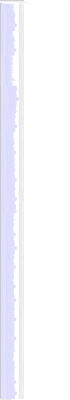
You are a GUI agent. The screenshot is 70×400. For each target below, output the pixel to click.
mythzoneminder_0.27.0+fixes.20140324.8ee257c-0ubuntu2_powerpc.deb (8, 29)
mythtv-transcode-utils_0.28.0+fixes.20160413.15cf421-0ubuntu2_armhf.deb (9, 96)
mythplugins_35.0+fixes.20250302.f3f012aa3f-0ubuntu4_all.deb (7, 214)
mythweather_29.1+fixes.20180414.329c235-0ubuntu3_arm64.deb (7, 44)
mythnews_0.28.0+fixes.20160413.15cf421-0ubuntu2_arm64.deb (7, 232)
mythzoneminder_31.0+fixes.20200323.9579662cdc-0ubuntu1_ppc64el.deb (8, 15)
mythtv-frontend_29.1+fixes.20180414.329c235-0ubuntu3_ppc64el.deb (8, 119)
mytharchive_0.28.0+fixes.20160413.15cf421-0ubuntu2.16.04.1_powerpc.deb (8, 338)
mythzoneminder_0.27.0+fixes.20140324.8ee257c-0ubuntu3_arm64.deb (8, 28)
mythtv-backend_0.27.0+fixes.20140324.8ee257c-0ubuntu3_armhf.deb (8, 201)
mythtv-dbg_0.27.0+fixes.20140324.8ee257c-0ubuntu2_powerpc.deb (7, 156)
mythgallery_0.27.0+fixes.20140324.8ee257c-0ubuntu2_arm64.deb (7, 305)
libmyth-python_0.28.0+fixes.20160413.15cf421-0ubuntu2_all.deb (7, 366)
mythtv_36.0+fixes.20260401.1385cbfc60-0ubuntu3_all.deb (7, 56)
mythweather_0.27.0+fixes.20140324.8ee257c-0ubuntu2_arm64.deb (7, 55)
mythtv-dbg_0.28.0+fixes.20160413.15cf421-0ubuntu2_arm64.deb (7, 150)
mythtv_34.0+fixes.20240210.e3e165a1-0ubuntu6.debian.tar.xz (7, 67)
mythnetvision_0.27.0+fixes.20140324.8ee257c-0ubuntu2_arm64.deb (8, 253)
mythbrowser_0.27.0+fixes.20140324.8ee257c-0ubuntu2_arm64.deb (7, 324)
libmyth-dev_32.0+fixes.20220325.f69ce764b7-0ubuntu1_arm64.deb (7, 370)
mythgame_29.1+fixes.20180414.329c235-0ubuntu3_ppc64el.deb (7, 279)
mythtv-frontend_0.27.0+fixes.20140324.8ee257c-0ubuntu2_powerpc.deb (8, 130)
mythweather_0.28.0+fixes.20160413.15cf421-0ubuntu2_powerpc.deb (8, 46)
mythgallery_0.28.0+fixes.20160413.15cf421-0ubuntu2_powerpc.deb (8, 296)
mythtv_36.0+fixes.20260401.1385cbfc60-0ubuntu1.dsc (6, 59)
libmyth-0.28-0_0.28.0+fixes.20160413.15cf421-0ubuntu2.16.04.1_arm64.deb (9, 394)
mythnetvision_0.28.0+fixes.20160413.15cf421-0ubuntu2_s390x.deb (8, 243)
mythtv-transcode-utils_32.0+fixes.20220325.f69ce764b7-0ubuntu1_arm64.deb (9, 87)
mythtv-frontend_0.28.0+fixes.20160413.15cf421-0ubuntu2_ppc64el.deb (8, 122)
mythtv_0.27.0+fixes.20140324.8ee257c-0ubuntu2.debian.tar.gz (7, 85)
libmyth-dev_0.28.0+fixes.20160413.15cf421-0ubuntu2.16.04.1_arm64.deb (8, 383)
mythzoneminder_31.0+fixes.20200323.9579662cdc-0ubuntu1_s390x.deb (8, 14)
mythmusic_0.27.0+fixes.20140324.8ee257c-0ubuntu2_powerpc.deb (7, 271)
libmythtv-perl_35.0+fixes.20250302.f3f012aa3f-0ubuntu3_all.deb (8, 346)
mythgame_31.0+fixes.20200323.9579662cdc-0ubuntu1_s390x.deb (7, 275)
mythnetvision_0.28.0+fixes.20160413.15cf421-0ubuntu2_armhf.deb (8, 245)
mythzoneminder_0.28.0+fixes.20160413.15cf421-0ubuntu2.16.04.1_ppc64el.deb (9, 24)
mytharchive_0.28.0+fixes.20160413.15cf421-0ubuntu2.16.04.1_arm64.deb (8, 339)
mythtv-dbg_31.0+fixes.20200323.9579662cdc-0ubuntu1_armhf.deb (7, 143)
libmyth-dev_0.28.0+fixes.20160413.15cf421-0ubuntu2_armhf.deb (7, 379)
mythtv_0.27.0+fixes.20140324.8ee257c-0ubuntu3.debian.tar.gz (7, 83)
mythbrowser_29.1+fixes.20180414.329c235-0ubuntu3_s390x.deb (7, 311)
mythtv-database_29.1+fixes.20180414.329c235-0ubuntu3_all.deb (7, 163)
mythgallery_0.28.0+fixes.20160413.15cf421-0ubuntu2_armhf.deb (7, 297)
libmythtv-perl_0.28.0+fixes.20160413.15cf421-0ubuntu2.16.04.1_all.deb (8, 350)
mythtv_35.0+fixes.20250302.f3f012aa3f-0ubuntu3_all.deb (7, 63)
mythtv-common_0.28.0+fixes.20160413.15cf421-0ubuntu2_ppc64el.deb (8, 175)
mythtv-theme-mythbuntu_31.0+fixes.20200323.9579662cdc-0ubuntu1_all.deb (8, 109)
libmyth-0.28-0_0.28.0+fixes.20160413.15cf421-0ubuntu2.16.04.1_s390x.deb (9, 391)
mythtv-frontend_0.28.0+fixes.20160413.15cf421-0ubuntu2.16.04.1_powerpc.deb (9, 126)
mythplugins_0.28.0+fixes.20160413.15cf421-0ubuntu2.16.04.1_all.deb (8, 219)
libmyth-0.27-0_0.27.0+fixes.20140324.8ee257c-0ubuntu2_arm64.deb (8, 398)
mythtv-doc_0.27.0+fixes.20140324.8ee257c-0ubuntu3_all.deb (7, 139)
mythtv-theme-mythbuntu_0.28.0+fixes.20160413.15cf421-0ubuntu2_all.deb (8, 110)
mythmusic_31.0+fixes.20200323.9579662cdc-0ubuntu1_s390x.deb (7, 256)
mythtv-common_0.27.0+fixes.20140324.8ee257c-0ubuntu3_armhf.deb (8, 182)
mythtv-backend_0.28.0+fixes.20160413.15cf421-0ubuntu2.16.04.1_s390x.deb (9, 197)
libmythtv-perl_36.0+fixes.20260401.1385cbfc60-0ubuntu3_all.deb (8, 344)
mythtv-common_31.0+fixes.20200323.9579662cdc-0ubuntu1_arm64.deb (8, 171)
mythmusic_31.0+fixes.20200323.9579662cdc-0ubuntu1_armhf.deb (7, 258)
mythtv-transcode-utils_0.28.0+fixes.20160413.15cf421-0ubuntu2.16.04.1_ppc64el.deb (10, 98)
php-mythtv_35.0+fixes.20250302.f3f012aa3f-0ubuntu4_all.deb (7, 5)
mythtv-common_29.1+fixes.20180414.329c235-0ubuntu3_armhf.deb (7, 173)
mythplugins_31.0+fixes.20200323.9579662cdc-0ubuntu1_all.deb (7, 217)
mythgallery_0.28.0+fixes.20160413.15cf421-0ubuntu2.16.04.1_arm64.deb (8, 301)
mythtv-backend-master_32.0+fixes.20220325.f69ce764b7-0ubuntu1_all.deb (8, 208)
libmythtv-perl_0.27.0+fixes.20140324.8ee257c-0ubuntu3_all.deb (7, 351)
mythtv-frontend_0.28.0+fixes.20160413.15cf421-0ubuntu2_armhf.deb (8, 123)
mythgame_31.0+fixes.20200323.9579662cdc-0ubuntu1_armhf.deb (7, 277)
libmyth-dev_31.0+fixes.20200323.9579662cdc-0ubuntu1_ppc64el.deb (8, 372)
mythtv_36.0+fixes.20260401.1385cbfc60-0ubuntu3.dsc (6, 57)
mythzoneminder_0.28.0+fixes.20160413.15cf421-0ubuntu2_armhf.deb (8, 22)
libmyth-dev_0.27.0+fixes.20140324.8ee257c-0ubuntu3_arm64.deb (7, 385)
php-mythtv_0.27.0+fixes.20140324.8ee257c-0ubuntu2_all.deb (7, 11)
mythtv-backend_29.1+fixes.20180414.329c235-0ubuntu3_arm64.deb (7, 193)
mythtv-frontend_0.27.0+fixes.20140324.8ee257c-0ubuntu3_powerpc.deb (8, 128)
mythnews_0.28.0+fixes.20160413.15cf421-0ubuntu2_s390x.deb (7, 229)
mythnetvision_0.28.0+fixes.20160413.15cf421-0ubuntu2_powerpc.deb (8, 244)
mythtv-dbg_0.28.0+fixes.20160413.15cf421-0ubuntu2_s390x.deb (7, 147)
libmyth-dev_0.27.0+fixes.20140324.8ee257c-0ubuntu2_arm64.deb (7, 387)
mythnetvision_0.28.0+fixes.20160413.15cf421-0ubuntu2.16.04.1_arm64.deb (8, 249)
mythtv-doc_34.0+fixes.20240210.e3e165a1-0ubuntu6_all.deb (7, 135)
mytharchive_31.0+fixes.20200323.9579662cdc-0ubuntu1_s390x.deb (7, 327)
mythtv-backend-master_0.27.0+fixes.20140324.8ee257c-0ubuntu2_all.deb (8, 212)
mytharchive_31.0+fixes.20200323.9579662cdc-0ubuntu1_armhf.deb (7, 329)
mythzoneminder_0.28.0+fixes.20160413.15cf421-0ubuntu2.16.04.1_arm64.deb (9, 26)
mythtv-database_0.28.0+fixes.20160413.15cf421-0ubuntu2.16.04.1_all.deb (8, 164)
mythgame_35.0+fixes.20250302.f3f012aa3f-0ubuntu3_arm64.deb (7, 273)
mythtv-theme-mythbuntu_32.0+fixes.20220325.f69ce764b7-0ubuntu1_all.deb (8, 108)
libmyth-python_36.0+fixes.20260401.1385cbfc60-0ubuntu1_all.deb (8, 361)
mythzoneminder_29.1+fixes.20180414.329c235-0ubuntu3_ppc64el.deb (8, 18)
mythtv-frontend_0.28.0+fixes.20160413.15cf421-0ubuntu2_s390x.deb (8, 121)
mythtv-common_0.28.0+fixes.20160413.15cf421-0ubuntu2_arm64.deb (8, 177)
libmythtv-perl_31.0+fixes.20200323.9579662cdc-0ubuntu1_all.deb (8, 348)
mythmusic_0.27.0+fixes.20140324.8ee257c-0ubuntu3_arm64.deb (7, 270)
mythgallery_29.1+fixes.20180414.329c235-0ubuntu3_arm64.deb (7, 294)
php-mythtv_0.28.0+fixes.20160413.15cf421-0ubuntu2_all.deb (7, 9)
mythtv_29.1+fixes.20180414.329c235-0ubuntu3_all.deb (6, 74)
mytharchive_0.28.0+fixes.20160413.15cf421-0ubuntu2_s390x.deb (7, 333)
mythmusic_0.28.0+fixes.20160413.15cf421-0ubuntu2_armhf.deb (7, 264)
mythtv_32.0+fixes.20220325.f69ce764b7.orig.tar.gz (6, 68)
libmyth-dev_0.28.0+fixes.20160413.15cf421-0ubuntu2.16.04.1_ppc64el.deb (8, 381)
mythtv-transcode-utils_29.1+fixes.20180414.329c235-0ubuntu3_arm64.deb (8, 93)
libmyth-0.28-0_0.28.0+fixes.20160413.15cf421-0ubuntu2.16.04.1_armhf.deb (9, 393)
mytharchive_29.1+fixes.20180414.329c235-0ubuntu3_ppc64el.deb (7, 331)
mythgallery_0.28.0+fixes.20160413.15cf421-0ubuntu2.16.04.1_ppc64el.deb (8, 299)
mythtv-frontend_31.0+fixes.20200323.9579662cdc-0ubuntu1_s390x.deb (8, 115)
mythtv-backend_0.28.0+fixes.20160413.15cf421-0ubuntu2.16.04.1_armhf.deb (9, 199)
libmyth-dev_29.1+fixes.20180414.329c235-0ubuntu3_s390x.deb (7, 374)
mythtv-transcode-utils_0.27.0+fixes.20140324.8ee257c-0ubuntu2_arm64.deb (9, 104)
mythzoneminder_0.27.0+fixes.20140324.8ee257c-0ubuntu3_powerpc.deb (8, 27)
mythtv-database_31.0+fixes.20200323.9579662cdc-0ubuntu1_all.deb (8, 162)
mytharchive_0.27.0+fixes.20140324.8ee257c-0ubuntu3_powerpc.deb (8, 340)
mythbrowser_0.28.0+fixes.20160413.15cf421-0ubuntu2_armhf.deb (7, 316)
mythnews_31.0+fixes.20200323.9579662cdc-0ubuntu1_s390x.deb (7, 223)
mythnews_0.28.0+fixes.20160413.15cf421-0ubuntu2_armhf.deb (7, 231)
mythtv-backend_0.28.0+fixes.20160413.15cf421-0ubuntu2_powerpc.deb (8, 195)
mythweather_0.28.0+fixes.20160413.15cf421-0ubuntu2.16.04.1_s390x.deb (8, 48)
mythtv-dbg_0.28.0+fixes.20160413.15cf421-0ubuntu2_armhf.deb (7, 149)
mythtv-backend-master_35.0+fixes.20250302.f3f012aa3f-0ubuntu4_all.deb (8, 206)
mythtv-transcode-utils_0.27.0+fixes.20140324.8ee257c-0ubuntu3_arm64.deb (9, 102)
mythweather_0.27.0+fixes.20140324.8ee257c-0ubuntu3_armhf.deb (7, 52)
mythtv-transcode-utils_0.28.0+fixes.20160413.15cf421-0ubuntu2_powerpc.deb (9, 95)
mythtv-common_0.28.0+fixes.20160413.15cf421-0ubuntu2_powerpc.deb (8, 176)
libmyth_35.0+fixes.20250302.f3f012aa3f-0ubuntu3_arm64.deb (7, 352)
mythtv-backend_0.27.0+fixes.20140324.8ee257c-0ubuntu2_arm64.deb (8, 204)
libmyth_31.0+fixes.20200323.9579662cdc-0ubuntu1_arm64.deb (7, 357)
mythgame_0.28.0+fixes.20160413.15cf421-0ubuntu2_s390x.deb (7, 281)
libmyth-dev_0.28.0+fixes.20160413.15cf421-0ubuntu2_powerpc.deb (8, 378)
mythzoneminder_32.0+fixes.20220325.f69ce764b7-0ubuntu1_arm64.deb (8, 13)
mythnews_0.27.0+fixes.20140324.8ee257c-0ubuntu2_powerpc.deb (7, 238)
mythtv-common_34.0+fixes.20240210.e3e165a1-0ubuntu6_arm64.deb (7, 167)
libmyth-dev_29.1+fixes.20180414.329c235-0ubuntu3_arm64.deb (7, 376)
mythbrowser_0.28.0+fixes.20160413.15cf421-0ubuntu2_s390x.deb (7, 314)
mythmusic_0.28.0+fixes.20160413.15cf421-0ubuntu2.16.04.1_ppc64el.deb (8, 266)
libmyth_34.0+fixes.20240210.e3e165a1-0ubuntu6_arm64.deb (7, 353)
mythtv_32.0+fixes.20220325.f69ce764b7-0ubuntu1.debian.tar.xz (7, 70)
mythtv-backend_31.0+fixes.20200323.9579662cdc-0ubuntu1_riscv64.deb (8, 188)
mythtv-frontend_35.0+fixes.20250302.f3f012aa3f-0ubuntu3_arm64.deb (8, 113)
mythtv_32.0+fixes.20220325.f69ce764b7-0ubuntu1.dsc (6, 69)
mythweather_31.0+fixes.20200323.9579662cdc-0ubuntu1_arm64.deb (7, 41)
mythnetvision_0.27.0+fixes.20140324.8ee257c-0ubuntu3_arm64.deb (8, 251)
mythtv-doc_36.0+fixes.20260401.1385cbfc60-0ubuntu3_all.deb (7, 132)
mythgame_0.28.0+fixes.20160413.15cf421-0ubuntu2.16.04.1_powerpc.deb (8, 286)
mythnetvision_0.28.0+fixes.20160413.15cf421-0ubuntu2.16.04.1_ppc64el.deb (9, 247)
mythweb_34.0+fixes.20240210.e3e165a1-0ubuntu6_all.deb (7, 31)
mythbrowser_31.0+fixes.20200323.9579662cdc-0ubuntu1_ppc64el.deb (8, 309)
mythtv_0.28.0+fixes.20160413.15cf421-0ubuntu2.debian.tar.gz (7, 78)
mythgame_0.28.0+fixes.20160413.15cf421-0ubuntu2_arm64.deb (7, 284)
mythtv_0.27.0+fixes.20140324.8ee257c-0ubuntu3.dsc (6, 82)
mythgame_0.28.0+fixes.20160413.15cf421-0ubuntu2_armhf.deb (7, 283)
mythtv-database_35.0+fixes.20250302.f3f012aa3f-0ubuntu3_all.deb (8, 160)
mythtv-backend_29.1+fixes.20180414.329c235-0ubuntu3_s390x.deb (7, 191)
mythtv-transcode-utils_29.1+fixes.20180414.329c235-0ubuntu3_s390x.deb (8, 91)
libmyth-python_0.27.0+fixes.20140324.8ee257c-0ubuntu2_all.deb (7, 368)
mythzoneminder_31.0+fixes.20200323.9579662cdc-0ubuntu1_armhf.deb (8, 16)
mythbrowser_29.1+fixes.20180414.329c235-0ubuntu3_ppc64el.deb (7, 312)
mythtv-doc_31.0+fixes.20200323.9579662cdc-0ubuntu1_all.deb (7, 136)
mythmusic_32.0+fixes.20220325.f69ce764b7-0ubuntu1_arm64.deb (7, 255)
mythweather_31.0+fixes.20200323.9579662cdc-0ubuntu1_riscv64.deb (8, 39)
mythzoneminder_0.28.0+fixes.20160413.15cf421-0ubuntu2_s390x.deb (8, 20)
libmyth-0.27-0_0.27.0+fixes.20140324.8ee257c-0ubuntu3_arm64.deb (8, 396)
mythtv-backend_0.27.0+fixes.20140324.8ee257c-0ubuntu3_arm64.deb (8, 202)
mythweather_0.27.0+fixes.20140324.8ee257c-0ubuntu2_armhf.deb (7, 54)
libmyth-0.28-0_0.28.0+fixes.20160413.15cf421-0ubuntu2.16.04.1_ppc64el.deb (9, 392)
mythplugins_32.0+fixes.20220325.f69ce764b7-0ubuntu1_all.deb (7, 216)
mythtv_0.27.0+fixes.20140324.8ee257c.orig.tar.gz (6, 81)
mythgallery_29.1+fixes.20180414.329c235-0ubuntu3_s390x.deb (7, 292)
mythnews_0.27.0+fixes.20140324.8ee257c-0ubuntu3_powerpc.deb (7, 236)
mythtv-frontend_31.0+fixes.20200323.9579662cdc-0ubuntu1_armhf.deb (8, 117)
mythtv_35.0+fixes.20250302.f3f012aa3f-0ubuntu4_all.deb (7, 61)
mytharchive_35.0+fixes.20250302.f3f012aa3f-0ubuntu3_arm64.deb (7, 325)
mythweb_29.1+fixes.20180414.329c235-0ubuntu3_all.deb (6, 33)
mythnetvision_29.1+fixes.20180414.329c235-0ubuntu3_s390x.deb (7, 240)
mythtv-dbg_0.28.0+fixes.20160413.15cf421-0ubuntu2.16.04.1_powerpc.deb (8, 152)
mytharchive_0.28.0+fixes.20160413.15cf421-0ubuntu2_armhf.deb (7, 335)
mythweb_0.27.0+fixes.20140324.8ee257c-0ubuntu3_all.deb (7, 35)
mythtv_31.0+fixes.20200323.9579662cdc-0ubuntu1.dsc (6, 72)
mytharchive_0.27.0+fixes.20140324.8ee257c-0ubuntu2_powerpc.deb (8, 342)
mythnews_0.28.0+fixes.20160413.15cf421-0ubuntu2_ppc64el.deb (7, 230)
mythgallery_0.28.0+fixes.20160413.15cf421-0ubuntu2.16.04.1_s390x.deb (8, 298)
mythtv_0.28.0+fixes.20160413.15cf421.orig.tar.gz (6, 76)
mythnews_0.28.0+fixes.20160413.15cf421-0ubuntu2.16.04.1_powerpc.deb (8, 234)
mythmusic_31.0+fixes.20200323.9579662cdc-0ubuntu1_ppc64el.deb (7, 257)
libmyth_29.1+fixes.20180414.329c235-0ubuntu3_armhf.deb (7, 359)
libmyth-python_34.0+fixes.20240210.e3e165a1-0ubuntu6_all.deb (7, 363)
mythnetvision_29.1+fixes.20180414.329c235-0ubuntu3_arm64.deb (7, 242)
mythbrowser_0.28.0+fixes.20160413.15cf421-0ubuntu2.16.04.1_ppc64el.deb (8, 318)
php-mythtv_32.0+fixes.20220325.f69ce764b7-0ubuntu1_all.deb (7, 7)
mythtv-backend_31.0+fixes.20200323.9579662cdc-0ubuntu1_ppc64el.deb (8, 189)
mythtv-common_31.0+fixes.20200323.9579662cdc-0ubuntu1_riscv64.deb (8, 169)
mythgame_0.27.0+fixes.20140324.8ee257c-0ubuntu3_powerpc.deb (7, 288)
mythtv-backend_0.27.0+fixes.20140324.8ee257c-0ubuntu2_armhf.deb (8, 203)
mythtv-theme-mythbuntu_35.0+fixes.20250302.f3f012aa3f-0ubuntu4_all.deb (8, 106)
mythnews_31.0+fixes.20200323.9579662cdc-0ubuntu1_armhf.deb (7, 225)
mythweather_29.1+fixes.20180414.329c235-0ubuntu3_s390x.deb (7, 42)
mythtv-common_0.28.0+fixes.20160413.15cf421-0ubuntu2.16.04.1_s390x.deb (8, 178)
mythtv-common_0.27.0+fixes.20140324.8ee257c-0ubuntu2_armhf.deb (8, 184)
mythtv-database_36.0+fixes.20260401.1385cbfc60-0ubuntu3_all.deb (8, 158)
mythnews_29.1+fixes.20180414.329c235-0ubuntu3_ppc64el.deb (7, 227)
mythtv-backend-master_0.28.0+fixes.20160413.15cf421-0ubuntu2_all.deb (8, 210)
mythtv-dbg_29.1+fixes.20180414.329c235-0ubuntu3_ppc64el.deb (7, 145)
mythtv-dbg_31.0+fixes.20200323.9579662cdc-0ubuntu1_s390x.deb (7, 141)
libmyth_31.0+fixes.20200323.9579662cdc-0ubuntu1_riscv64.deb (7, 355)
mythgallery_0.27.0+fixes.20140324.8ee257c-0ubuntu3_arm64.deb (7, 303)
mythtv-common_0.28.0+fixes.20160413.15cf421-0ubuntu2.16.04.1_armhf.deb (8, 180)
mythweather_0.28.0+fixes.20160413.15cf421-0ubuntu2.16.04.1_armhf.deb (8, 50)
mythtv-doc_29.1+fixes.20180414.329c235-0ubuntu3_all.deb (7, 137)
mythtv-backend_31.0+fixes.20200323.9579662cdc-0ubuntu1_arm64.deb (8, 190)
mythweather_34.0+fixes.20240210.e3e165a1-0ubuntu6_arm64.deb (7, 37)
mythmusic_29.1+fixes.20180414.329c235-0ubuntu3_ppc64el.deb (7, 260)
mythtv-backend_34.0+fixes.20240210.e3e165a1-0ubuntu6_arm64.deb (8, 186)
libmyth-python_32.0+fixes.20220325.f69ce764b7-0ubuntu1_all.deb (8, 364)
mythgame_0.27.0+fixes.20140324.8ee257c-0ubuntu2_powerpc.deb (7, 290)
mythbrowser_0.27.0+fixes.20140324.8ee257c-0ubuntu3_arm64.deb (7, 322)
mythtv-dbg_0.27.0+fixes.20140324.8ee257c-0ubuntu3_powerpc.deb (7, 154)
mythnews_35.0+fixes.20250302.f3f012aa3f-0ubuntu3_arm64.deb (7, 221)
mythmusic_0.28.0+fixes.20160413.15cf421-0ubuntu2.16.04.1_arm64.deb (8, 268)
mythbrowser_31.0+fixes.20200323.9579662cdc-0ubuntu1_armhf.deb (7, 310)
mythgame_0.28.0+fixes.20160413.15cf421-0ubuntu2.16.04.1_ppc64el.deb (8, 285)
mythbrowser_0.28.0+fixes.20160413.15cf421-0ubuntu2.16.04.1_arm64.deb (8, 320)
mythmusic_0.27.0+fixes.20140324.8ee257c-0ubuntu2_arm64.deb (7, 272)
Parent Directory (2, 3)
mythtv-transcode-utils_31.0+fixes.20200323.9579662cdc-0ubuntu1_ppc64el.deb (9, 89)
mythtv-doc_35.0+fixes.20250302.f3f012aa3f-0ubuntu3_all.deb (7, 134)
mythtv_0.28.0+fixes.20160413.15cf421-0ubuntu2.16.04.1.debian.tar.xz (8, 80)
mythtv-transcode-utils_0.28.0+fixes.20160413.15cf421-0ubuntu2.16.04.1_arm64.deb (9, 100)
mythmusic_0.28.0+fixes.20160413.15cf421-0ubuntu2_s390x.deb (7, 262)
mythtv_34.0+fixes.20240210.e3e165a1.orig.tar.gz (6, 65)
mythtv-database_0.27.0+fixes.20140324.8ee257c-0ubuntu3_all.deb (8, 165)
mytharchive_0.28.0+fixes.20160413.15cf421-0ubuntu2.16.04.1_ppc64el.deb (8, 337)
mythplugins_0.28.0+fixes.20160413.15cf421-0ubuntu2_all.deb (7, 218)
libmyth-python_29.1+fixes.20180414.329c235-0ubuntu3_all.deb (7, 365)
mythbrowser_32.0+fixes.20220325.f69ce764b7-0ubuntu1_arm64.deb (7, 307)
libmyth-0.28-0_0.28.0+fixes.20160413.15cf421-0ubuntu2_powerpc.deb (8, 389)
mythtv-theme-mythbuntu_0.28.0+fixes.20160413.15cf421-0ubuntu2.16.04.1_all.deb (9, 111)
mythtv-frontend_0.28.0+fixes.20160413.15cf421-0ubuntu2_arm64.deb (8, 124)
